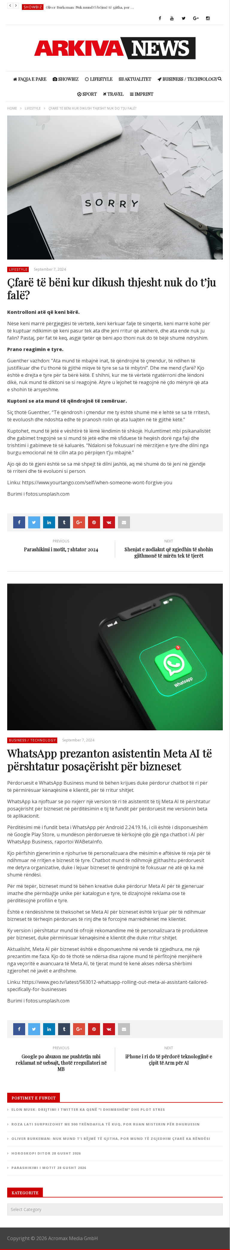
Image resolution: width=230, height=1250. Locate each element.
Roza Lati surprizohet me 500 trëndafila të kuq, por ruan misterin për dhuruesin (105, 1124)
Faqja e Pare (31, 79)
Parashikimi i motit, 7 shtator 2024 (61, 546)
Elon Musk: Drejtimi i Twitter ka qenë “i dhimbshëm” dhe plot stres (88, 1109)
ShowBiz (33, 5)
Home (12, 108)
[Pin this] (94, 522)
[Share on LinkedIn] (49, 522)
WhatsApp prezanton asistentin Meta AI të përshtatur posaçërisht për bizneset (109, 759)
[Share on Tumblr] (64, 522)
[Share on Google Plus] (79, 522)
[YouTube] (172, 19)
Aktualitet (137, 79)
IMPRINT (143, 94)
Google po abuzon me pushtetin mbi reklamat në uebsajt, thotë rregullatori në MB (61, 1059)
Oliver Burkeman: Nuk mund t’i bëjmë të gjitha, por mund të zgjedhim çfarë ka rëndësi (91, 6)
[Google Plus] (196, 19)
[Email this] (124, 522)
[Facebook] (160, 19)
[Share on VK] (109, 522)
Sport (89, 94)
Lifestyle (101, 79)
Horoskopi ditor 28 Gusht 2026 (46, 1153)
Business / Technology (189, 79)
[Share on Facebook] (19, 522)
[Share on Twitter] (34, 522)
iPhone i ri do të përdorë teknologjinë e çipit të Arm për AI (168, 1056)
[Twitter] (184, 19)
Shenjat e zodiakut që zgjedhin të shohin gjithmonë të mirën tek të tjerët (169, 549)
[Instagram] (208, 19)
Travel (115, 94)
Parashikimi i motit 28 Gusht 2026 (48, 1167)
